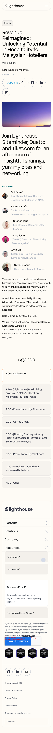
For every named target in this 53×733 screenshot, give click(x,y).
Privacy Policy (11, 697)
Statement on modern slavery (18, 712)
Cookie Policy (11, 705)
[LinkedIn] (18, 672)
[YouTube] (27, 672)
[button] (14, 82)
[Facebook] (9, 672)
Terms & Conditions (13, 690)
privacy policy (28, 635)
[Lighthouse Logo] (14, 6)
